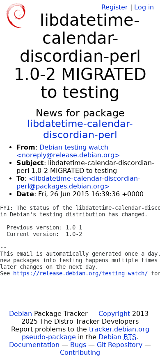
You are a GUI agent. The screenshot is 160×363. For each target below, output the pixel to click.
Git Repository (119, 345)
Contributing (80, 352)
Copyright (114, 314)
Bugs (78, 345)
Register (114, 7)
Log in (144, 7)
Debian (20, 314)
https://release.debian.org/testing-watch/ (80, 273)
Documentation (34, 345)
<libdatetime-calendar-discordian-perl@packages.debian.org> (78, 182)
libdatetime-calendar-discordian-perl (80, 129)
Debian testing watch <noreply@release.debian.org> (68, 151)
